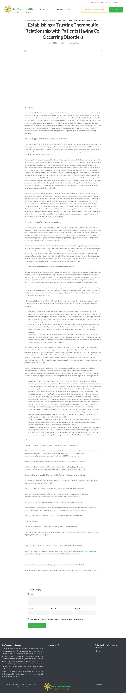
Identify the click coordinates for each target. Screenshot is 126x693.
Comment (31, 594)
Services (59, 9)
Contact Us (70, 9)
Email (53, 609)
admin (63, 43)
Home (42, 9)
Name (30, 609)
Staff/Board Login (106, 2)
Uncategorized (74, 43)
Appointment (95, 2)
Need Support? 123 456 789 (94, 9)
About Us (50, 9)
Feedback (115, 2)
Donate (116, 9)
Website (78, 609)
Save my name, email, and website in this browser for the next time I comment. (57, 619)
